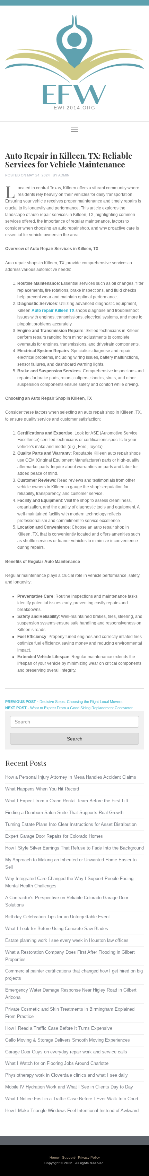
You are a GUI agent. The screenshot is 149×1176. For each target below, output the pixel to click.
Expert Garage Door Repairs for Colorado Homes (54, 836)
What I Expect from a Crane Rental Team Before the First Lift (66, 800)
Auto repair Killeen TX (53, 310)
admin (63, 175)
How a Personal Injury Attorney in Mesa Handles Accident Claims (70, 777)
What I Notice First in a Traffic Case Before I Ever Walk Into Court (71, 1098)
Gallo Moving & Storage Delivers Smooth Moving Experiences (67, 1040)
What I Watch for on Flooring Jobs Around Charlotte (56, 1063)
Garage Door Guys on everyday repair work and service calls (66, 1051)
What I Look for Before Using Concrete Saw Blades (56, 928)
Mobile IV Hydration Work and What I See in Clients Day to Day (69, 1087)
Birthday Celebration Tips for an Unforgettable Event (57, 916)
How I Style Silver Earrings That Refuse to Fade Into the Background (74, 848)
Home (54, 1157)
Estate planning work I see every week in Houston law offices (67, 940)
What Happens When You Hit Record (42, 789)
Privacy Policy (89, 1157)
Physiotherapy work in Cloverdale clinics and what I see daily (66, 1075)
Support (68, 1157)
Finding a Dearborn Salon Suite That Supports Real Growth (64, 812)
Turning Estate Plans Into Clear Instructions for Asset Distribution (71, 824)
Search (74, 739)
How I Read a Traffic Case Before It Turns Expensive (58, 1028)
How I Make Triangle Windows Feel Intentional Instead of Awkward (72, 1110)
